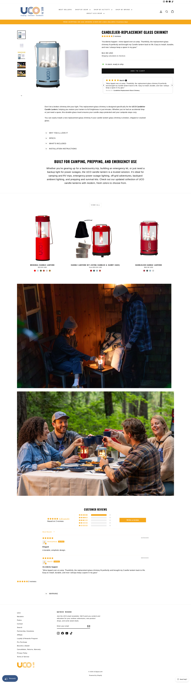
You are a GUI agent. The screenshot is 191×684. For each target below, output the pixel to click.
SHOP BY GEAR (82, 9)
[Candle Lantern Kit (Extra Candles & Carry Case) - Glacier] (97, 271)
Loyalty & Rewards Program (27, 638)
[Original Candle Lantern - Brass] (50, 271)
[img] (47, 538)
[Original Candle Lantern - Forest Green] (41, 271)
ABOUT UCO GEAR (95, 13)
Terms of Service (23, 657)
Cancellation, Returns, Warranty (29, 649)
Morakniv (20, 616)
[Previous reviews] (103, 85)
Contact (20, 624)
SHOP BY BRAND (123, 9)
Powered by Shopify (95, 675)
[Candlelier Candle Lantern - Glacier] (150, 271)
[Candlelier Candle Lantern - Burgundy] (144, 271)
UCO (19, 613)
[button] (107, 36)
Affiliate (20, 635)
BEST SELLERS (65, 9)
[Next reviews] (172, 85)
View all (95, 205)
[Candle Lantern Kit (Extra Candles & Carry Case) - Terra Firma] (100, 271)
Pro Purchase (22, 642)
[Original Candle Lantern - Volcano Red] (35, 271)
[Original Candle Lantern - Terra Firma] (44, 271)
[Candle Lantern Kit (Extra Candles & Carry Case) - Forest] (94, 271)
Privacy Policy (22, 653)
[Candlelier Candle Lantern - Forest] (147, 271)
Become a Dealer (23, 646)
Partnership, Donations (25, 631)
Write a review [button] (133, 520)
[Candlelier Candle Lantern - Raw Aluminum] (153, 271)
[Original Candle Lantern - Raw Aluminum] (47, 271)
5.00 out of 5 (64, 519)
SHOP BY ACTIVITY (102, 9)
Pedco (19, 620)
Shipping (105, 56)
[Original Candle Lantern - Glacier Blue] (38, 271)
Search (19, 627)
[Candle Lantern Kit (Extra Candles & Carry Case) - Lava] (91, 271)
